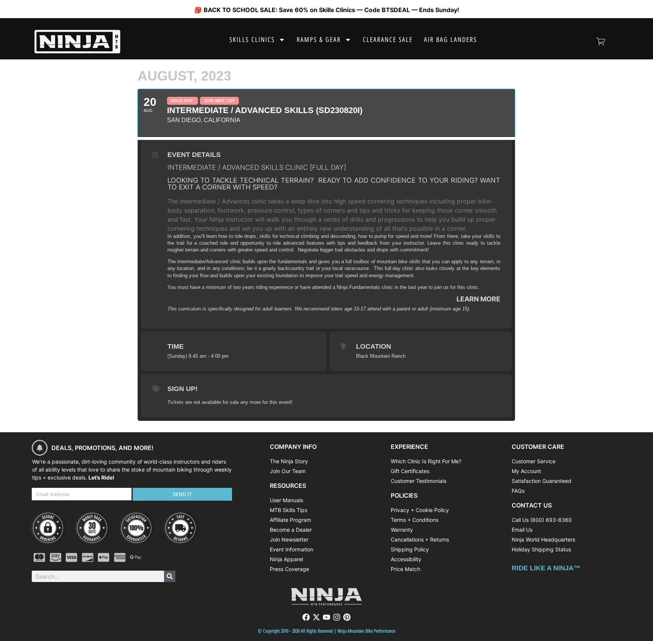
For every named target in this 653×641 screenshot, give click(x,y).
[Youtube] (326, 617)
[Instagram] (336, 617)
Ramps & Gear (319, 40)
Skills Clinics (252, 40)
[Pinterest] (347, 617)
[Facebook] (306, 617)
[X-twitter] (316, 617)
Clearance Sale (388, 40)
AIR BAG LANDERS (450, 40)
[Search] (169, 576)
